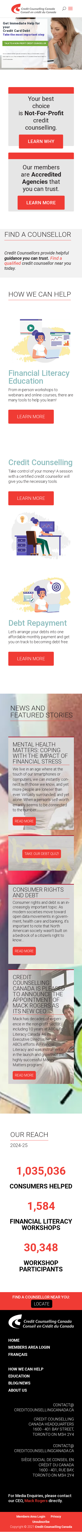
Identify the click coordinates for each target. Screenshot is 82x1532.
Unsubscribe (41, 1521)
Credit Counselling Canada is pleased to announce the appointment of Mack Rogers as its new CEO (39, 994)
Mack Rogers (36, 1500)
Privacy (56, 1516)
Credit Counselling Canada (53, 1527)
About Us (17, 1390)
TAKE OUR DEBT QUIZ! (41, 854)
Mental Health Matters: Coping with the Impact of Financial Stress (40, 753)
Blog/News (19, 1383)
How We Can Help (26, 1369)
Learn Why (41, 141)
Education (19, 1376)
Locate (41, 1304)
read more (24, 821)
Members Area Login (29, 1347)
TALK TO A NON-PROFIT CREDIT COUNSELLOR (25, 43)
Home (13, 1340)
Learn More (41, 202)
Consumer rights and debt (38, 892)
